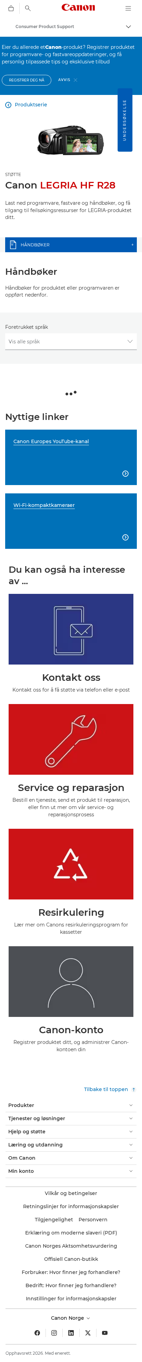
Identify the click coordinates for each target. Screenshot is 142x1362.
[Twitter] (88, 1333)
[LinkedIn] (71, 1333)
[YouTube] (105, 1333)
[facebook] (37, 1333)
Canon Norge (68, 1318)
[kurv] (11, 8)
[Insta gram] (54, 1333)
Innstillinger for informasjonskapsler (71, 1298)
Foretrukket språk (26, 327)
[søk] (27, 8)
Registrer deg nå (26, 80)
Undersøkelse (124, 120)
